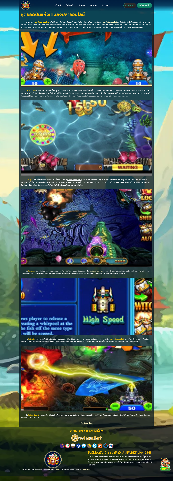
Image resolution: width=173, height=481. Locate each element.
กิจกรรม (82, 5)
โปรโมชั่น (70, 5)
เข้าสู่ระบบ (129, 5)
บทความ (94, 5)
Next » (91, 423)
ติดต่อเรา (106, 5)
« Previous (83, 423)
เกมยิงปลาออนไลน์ (110, 22)
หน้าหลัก (58, 5)
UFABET (58, 469)
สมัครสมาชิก (144, 5)
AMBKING (87, 469)
